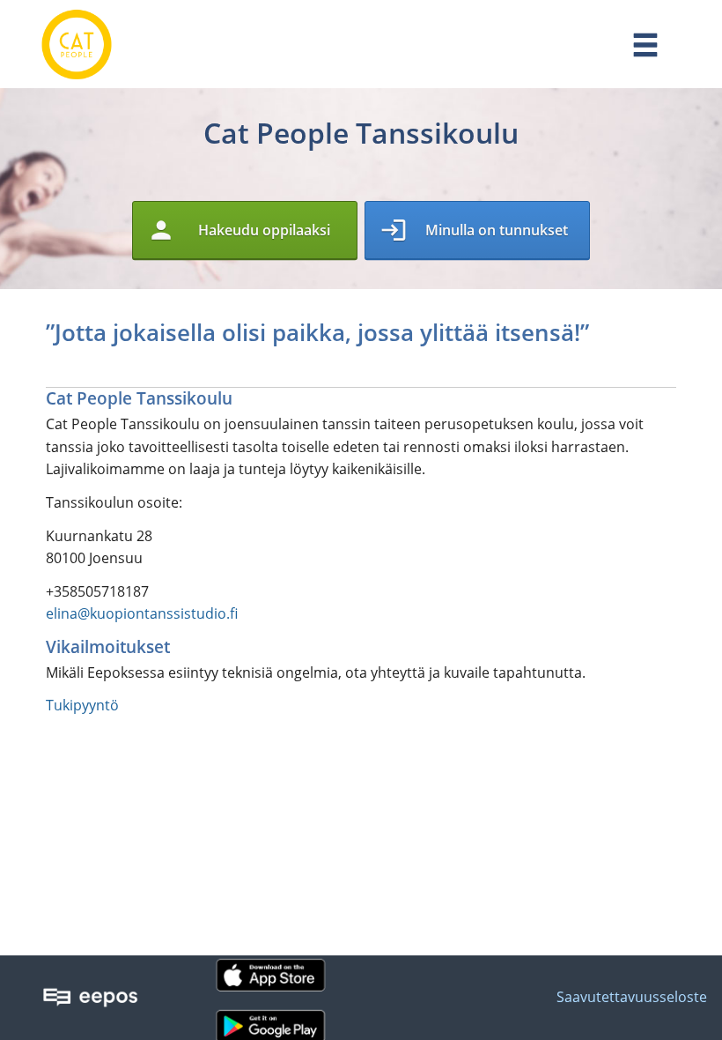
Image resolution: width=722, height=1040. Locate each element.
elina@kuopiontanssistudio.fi (142, 613)
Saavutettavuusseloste (631, 997)
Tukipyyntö (82, 705)
